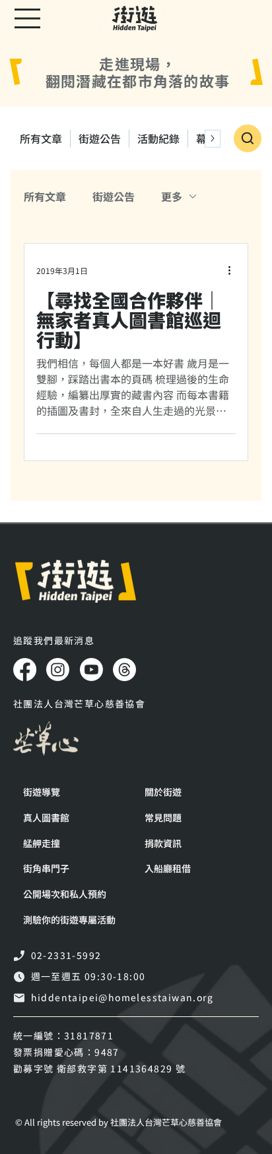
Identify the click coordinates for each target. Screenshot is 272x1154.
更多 (171, 196)
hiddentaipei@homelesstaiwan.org (122, 997)
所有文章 (45, 196)
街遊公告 (113, 196)
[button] (74, 920)
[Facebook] (24, 669)
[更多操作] (234, 270)
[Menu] (28, 18)
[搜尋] (247, 138)
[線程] (124, 669)
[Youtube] (91, 669)
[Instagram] (57, 669)
